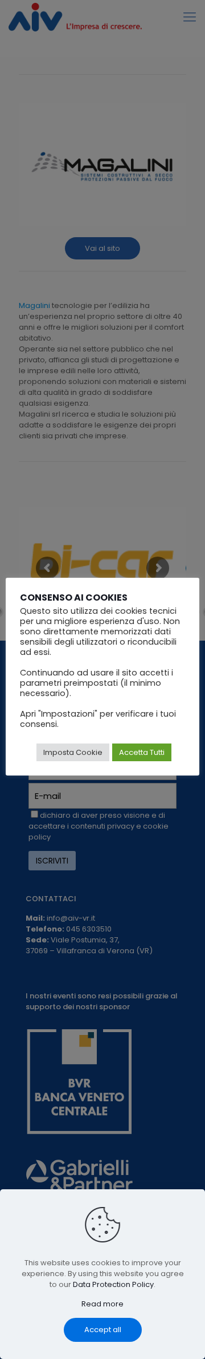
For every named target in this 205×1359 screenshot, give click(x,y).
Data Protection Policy (113, 1284)
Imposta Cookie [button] (72, 752)
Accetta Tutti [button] (142, 752)
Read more (102, 1303)
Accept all (102, 1329)
